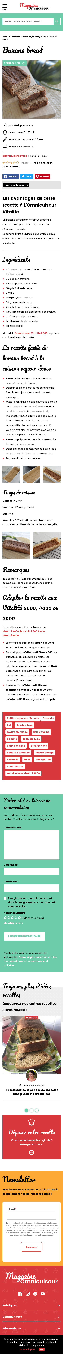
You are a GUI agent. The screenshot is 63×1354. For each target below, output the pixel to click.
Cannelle (12, 759)
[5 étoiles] (19, 917)
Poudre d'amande (18, 752)
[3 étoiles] (12, 917)
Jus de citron (24, 725)
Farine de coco (16, 745)
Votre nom (11, 864)
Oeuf (27, 759)
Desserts (31, 1017)
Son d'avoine (41, 732)
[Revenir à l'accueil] (31, 6)
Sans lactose (15, 766)
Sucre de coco (31, 739)
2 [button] (31, 1110)
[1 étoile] (5, 917)
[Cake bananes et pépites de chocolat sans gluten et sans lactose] (31, 1045)
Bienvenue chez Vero (14, 155)
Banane (12, 739)
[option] (31, 1058)
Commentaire (12, 827)
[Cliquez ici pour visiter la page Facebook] (20, 1294)
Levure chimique (17, 732)
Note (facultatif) (14, 913)
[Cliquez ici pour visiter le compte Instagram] (28, 1294)
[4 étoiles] (15, 917)
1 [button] (26, 1110)
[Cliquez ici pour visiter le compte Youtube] (43, 1294)
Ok (41, 1349)
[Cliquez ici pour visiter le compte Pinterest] (35, 1294)
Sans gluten (43, 759)
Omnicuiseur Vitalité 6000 (31, 333)
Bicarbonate (39, 745)
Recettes (16, 36)
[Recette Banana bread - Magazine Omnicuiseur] (31, 1278)
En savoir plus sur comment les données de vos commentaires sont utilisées (30, 961)
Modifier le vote (13, 923)
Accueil (6, 36)
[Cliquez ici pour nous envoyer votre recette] (31, 1153)
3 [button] (36, 1110)
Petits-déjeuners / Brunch (35, 36)
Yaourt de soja (44, 752)
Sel (9, 725)
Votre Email (12, 881)
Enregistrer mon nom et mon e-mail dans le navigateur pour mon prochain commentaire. (32, 902)
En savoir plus (27, 1349)
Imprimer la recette (16, 185)
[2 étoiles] (8, 917)
